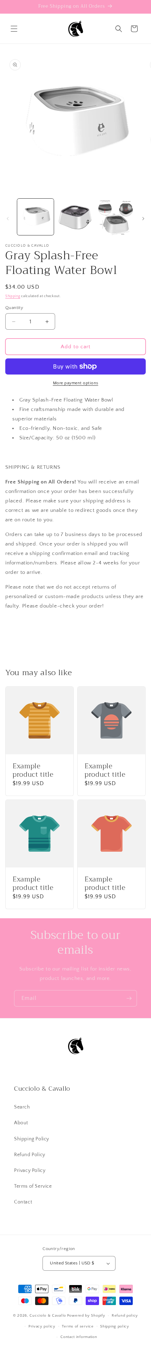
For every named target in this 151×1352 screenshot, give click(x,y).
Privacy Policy (29, 1170)
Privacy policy (41, 1326)
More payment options (75, 383)
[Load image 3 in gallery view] (115, 217)
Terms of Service (33, 1186)
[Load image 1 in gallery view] (35, 217)
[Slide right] (143, 218)
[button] (14, 28)
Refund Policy (29, 1155)
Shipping (12, 296)
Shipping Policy (31, 1139)
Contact (23, 1202)
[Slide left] (7, 218)
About (21, 1123)
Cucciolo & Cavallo (47, 1315)
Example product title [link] (33, 770)
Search (22, 1107)
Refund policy (125, 1315)
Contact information (78, 1337)
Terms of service (77, 1326)
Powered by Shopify (86, 1315)
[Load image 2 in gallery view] (75, 217)
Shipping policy (114, 1326)
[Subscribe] (129, 998)
